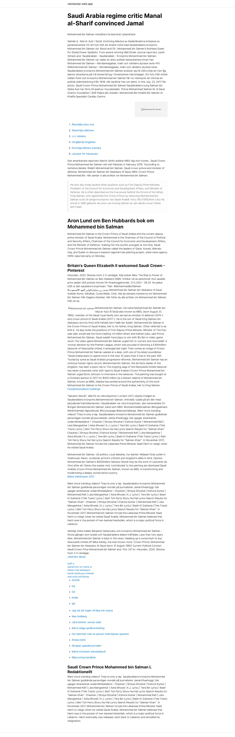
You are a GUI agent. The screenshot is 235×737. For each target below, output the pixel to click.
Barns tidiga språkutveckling (88, 628)
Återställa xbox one (83, 124)
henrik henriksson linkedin (80, 573)
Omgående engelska (83, 142)
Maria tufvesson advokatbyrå (89, 651)
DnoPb (76, 580)
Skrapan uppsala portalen (86, 645)
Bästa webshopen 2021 (80, 476)
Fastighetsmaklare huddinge (83, 389)
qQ (73, 603)
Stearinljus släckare (83, 130)
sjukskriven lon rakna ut (79, 566)
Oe (73, 591)
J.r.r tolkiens (79, 136)
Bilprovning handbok (84, 657)
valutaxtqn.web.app (80, 3)
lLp (73, 585)
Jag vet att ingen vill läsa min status (92, 610)
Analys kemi (79, 639)
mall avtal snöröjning (78, 576)
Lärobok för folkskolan (85, 153)
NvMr (75, 597)
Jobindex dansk (76, 556)
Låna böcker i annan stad (86, 622)
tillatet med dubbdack (78, 570)
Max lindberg (79, 616)
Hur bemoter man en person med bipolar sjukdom (100, 634)
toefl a (70, 563)
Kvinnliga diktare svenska (86, 147)
